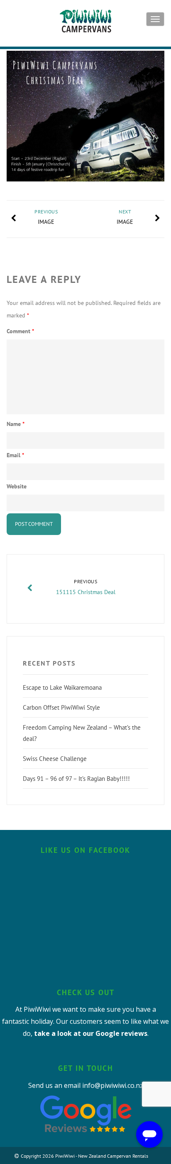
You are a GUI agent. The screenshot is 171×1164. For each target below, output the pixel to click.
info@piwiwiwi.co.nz (112, 1085)
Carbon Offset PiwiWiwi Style (61, 707)
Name (15, 424)
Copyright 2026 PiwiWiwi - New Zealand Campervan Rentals (84, 1156)
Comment (20, 331)
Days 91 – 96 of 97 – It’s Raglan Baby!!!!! (76, 779)
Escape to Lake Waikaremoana (62, 687)
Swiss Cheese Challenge (55, 759)
